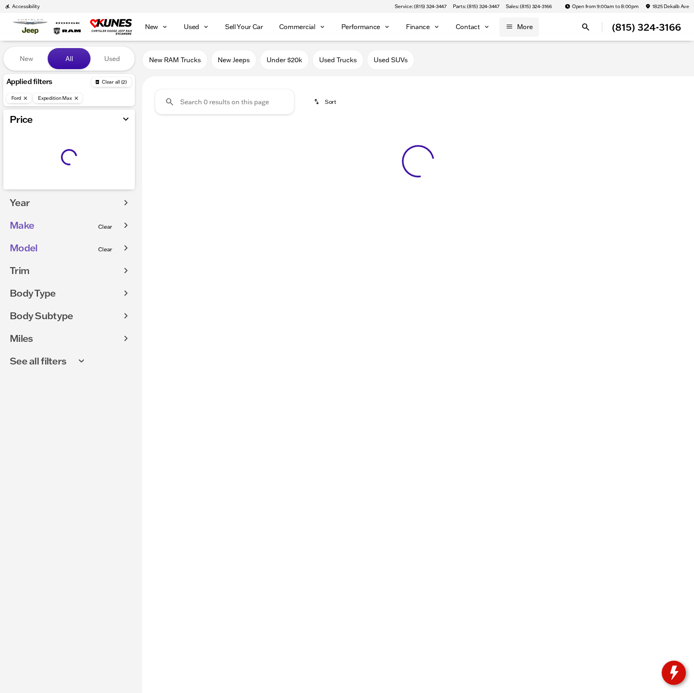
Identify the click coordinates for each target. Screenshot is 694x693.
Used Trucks (338, 60)
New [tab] (26, 59)
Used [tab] (112, 59)
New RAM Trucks (175, 60)
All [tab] (69, 59)
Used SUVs (391, 60)
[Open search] (585, 27)
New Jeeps (234, 60)
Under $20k (284, 60)
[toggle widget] (674, 673)
